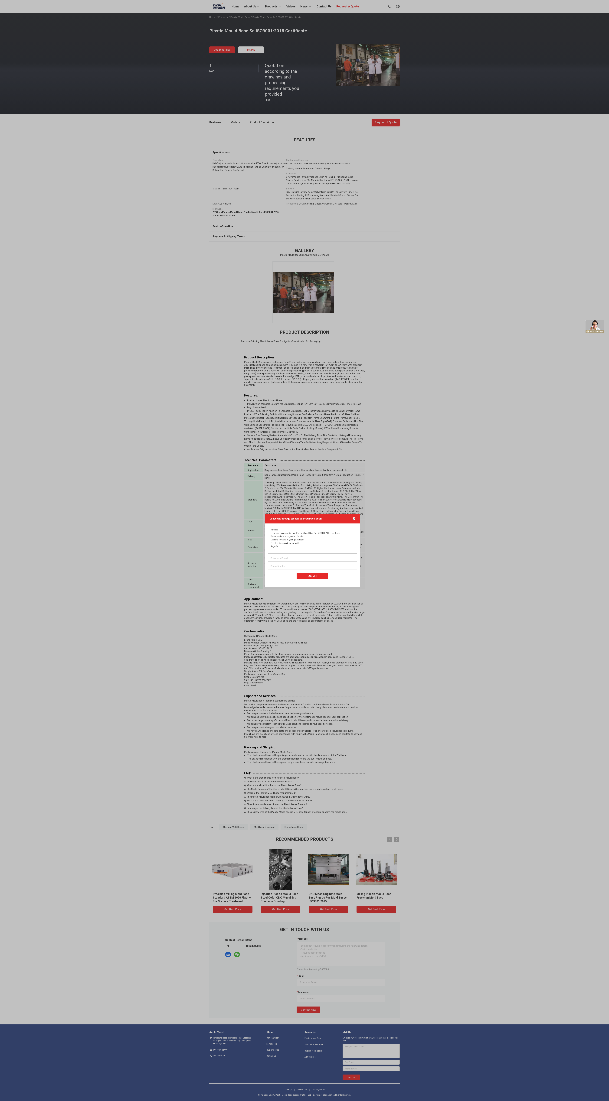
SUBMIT (312, 575)
